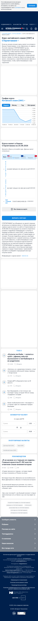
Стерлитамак (6, 33)
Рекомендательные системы (19, 585)
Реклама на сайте (8, 529)
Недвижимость (6, 24)
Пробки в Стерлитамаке (19, 513)
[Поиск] (27, 28)
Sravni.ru (25, 256)
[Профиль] (36, 28)
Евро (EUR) (21, 445)
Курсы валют (16, 33)
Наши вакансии (7, 543)
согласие (18, 7)
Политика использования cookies (19, 582)
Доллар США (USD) (8, 445)
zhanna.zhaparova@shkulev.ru (13, 570)
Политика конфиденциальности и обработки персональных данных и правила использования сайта (19, 588)
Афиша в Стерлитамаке (15, 505)
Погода (25, 24)
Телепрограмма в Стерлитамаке (19, 502)
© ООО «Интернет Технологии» (19, 609)
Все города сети (8, 548)
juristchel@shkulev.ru (21, 561)
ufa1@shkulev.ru (27, 558)
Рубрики (5, 524)
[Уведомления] (31, 28)
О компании (6, 539)
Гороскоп (28, 505)
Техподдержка (7, 534)
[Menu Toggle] (2, 28)
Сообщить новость (9, 520)
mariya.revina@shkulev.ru (13, 572)
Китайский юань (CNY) (9, 450)
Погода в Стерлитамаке (19, 510)
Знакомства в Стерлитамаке (19, 507)
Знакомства (17, 24)
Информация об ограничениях (19, 580)
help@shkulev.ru (23, 563)
